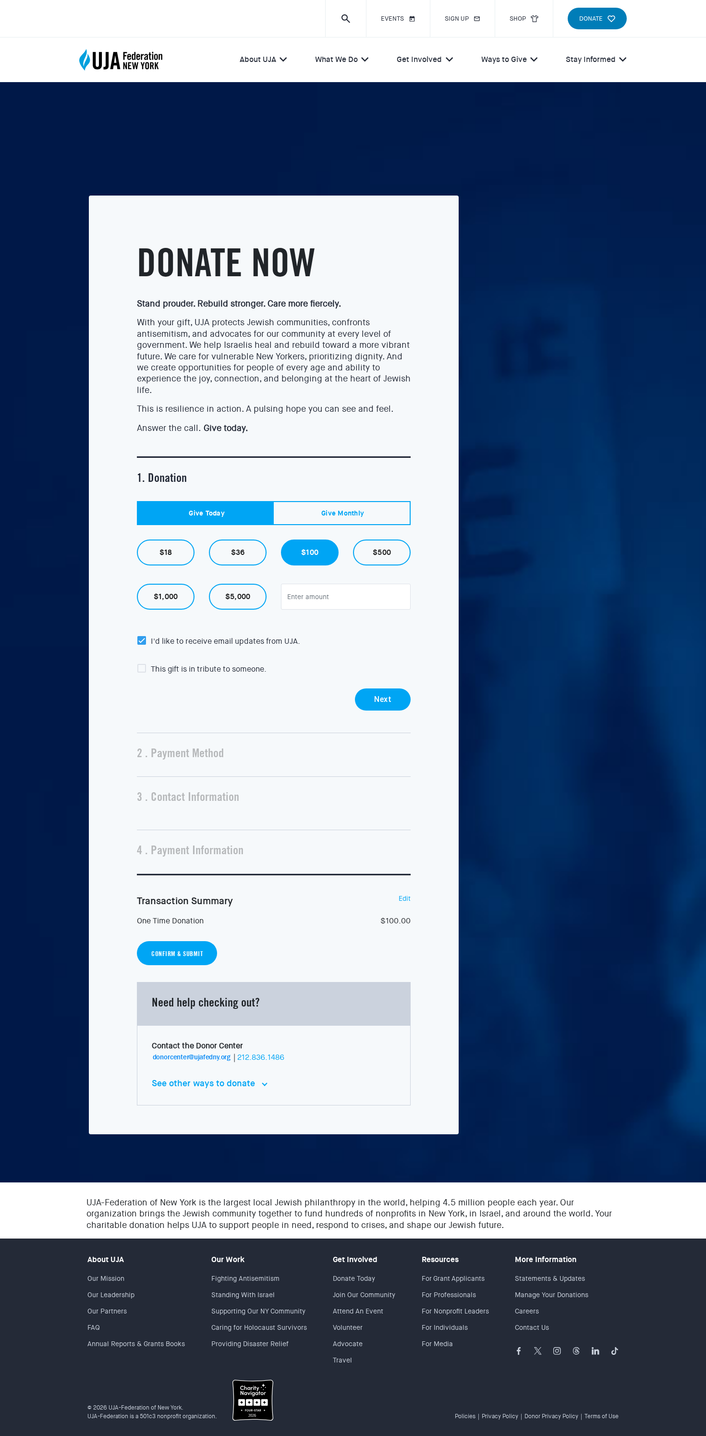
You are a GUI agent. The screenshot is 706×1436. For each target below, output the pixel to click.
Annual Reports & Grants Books (136, 1343)
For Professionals (449, 1294)
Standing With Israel (243, 1294)
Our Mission (105, 1278)
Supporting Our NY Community (258, 1311)
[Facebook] (519, 1351)
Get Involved (419, 59)
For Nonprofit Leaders (455, 1311)
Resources (440, 1259)
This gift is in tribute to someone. (209, 669)
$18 (165, 552)
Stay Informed (591, 59)
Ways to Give (504, 59)
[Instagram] (557, 1351)
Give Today (207, 513)
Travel (342, 1360)
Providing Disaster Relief (250, 1343)
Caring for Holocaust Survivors (259, 1327)
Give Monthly (342, 513)
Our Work (227, 1259)
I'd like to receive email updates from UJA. (225, 641)
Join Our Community (364, 1294)
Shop (518, 18)
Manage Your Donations (551, 1294)
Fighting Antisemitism (245, 1278)
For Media (437, 1343)
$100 (309, 552)
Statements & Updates (550, 1278)
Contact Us (532, 1327)
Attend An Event (358, 1311)
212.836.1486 (260, 1057)
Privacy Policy (500, 1416)
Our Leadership (110, 1294)
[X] (538, 1351)
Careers (527, 1311)
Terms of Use (601, 1416)
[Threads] (576, 1351)
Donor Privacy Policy (551, 1416)
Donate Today (354, 1278)
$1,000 (166, 596)
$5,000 (238, 596)
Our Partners (107, 1311)
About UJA (258, 59)
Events (392, 18)
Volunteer (348, 1327)
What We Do (336, 59)
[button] (345, 18)
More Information (545, 1259)
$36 (238, 552)
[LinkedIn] (595, 1351)
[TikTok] (615, 1351)
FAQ (93, 1327)
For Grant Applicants (453, 1278)
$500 (382, 552)
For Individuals (445, 1327)
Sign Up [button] (457, 18)
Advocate (348, 1343)
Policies (465, 1416)
